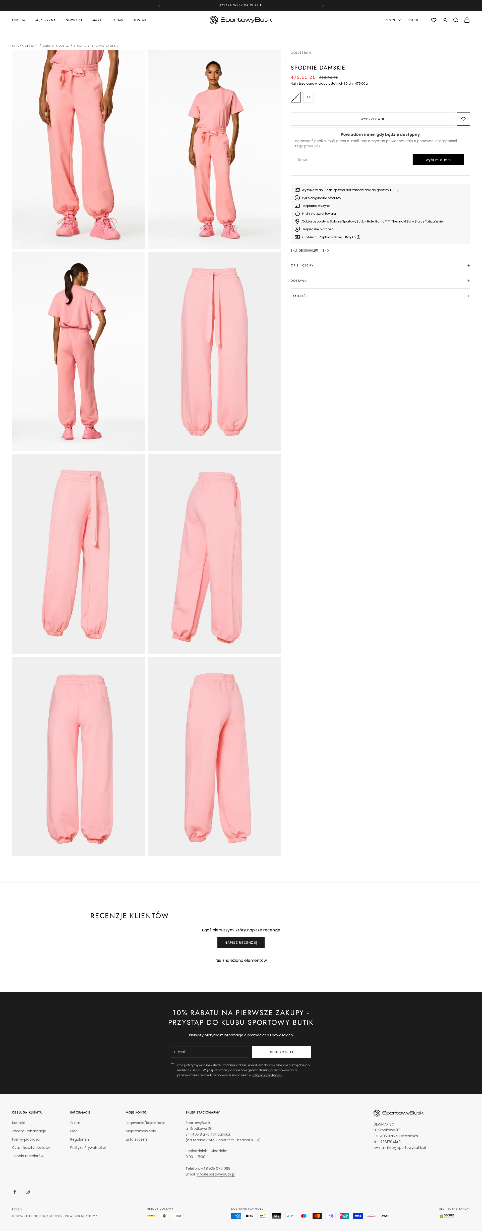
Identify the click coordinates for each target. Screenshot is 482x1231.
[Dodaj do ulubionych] (463, 119)
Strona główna (25, 46)
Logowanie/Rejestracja (145, 1122)
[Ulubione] (434, 20)
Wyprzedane (372, 119)
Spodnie (80, 46)
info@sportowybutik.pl (216, 1174)
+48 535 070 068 (250, 5)
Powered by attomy (81, 1216)
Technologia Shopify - (45, 1216)
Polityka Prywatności (88, 1147)
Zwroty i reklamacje (29, 1131)
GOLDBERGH (301, 52)
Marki (97, 20)
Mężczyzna (45, 20)
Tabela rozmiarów (27, 1155)
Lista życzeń (136, 1139)
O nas (118, 20)
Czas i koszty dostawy (31, 1147)
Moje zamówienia (141, 1131)
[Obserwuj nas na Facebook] (14, 1191)
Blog (74, 1131)
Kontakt (141, 20)
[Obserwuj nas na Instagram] (27, 1191)
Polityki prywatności (267, 1075)
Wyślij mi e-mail (438, 160)
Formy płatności (26, 1139)
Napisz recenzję (241, 942)
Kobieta (18, 20)
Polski (413, 20)
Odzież (64, 46)
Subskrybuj (281, 1052)
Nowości (74, 20)
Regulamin (79, 1139)
